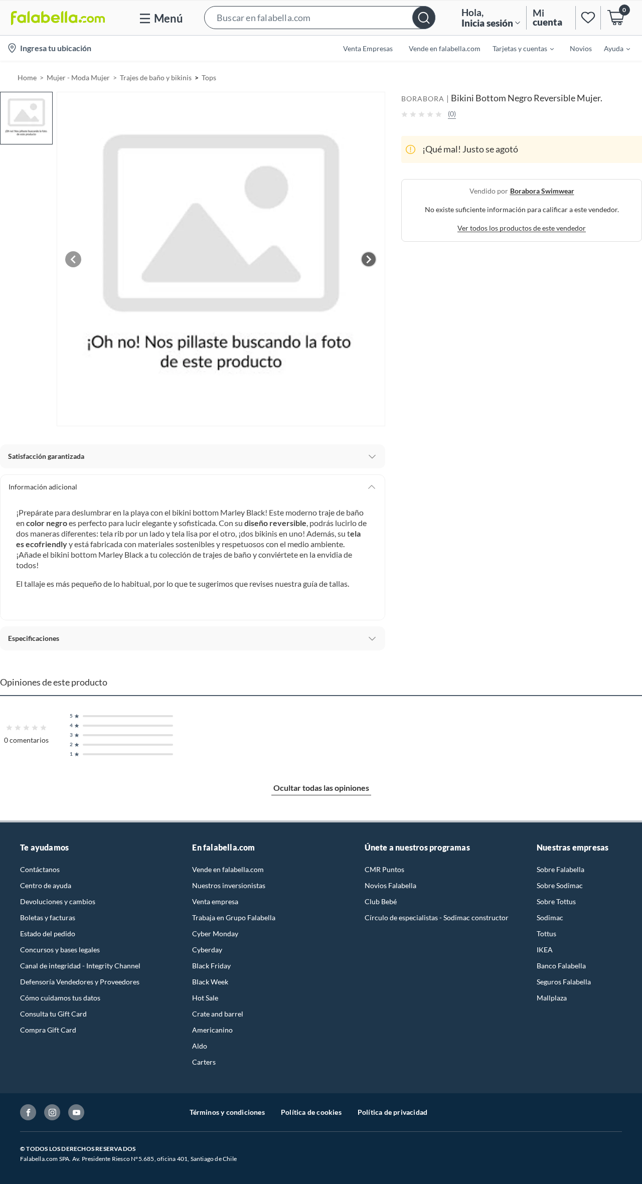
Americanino (212, 1030)
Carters (204, 1062)
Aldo (199, 1046)
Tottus (546, 933)
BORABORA (422, 98)
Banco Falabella (561, 965)
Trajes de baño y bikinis (156, 77)
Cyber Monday (215, 933)
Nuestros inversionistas (228, 885)
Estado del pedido (47, 933)
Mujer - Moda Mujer (78, 77)
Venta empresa (215, 901)
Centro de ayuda (45, 885)
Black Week (210, 981)
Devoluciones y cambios (57, 901)
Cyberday (207, 949)
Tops (209, 77)
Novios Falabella (390, 885)
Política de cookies (311, 1112)
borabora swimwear (542, 191)
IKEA (545, 949)
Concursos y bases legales (60, 949)
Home (27, 77)
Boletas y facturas (47, 917)
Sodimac (550, 917)
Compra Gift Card (48, 1030)
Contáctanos (40, 869)
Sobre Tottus (556, 901)
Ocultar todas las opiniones (321, 787)
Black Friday (211, 965)
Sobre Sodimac (560, 885)
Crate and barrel (217, 1013)
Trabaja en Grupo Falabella (233, 917)
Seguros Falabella (564, 981)
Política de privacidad (392, 1112)
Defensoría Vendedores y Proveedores (79, 981)
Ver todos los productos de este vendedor (521, 228)
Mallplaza (552, 997)
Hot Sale (205, 997)
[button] (319, 18)
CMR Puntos (384, 869)
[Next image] (369, 259)
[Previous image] (73, 259)
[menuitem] (517, 48)
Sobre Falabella (560, 869)
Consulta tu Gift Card (53, 1013)
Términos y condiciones (227, 1112)
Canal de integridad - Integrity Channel (80, 965)
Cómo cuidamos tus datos (60, 997)
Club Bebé (381, 901)
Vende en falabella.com (228, 869)
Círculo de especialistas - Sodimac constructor (437, 917)
